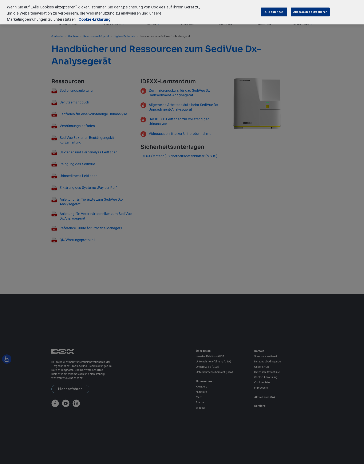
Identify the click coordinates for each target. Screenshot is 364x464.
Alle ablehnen (274, 11)
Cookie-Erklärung (95, 19)
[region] (182, 12)
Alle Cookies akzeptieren (310, 11)
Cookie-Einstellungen (242, 11)
